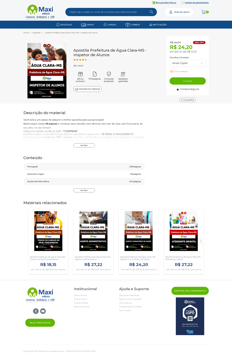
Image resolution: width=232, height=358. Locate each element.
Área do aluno (182, 12)
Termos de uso (125, 303)
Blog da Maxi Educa (166, 2)
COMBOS (135, 25)
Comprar (187, 81)
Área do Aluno (80, 299)
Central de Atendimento (190, 290)
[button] (201, 241)
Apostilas (36, 32)
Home (26, 32)
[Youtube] (43, 311)
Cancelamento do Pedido (130, 306)
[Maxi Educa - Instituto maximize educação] (40, 306)
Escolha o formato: (179, 57)
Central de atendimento (197, 2)
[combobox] (103, 12)
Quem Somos (80, 295)
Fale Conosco (125, 310)
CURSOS (112, 25)
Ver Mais (84, 145)
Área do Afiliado (81, 303)
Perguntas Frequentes (129, 295)
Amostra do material (89, 89)
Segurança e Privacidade (130, 299)
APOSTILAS (66, 25)
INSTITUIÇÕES (160, 25)
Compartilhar (188, 100)
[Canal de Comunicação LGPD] (190, 316)
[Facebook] (36, 311)
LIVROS (90, 25)
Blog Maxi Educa (40, 322)
